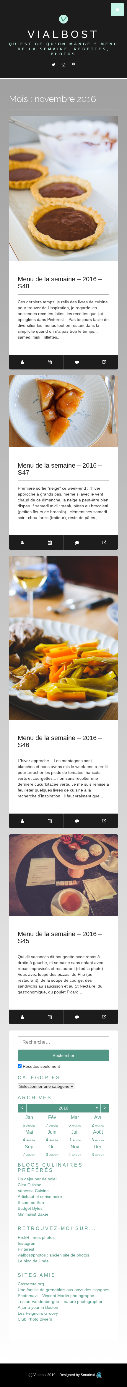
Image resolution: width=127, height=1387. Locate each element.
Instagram (27, 1243)
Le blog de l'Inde (33, 1261)
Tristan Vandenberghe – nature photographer (60, 1301)
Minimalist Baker (33, 1214)
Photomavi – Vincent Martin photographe (56, 1295)
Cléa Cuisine (29, 1184)
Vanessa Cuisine (33, 1190)
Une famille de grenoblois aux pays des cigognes (63, 1289)
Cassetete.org (31, 1283)
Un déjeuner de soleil (37, 1179)
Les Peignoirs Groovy (38, 1313)
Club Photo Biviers (35, 1319)
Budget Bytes (30, 1208)
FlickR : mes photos (36, 1237)
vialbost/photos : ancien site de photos (53, 1255)
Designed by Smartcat (77, 1375)
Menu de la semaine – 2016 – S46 (60, 742)
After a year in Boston (38, 1307)
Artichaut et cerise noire (40, 1196)
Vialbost (63, 34)
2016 (63, 1108)
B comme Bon (31, 1202)
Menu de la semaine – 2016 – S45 (60, 938)
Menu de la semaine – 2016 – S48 (60, 283)
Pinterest (26, 1249)
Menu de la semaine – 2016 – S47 (60, 469)
